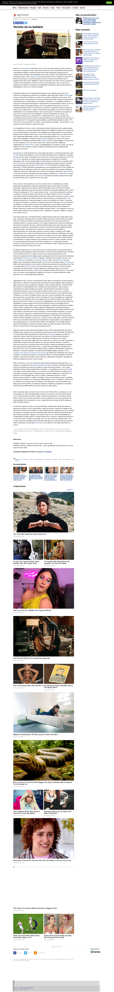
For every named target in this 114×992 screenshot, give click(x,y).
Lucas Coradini (67, 459)
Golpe (60, 459)
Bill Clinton (48, 262)
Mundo (58, 8)
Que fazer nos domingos (89, 90)
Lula (32, 128)
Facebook (49, 452)
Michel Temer (17, 163)
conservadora (39, 423)
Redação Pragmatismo (23, 14)
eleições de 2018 (36, 76)
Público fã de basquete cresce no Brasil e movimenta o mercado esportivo (91, 108)
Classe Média (18, 459)
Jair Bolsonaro (39, 184)
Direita (31, 459)
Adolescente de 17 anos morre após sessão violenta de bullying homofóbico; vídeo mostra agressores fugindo (92, 21)
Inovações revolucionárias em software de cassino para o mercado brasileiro (91, 59)
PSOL (31, 145)
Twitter (40, 452)
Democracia (25, 459)
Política (14, 8)
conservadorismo (25, 68)
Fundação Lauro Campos (20, 353)
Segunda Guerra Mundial (30, 258)
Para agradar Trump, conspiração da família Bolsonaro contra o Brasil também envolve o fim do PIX (36, 477)
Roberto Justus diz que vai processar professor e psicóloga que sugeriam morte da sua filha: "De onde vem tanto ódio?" (67, 477)
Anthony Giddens (31, 266)
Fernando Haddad (46, 140)
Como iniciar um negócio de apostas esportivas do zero (90, 42)
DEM (41, 165)
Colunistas (75, 8)
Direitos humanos (23, 8)
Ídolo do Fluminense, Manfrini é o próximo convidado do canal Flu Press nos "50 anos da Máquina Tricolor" (91, 100)
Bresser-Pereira (49, 334)
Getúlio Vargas (68, 95)
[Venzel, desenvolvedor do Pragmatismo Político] (96, 951)
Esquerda (55, 459)
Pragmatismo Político (30, 64)
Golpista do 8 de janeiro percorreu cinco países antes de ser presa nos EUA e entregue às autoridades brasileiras (50, 477)
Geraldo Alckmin (63, 173)
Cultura (52, 8)
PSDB (37, 165)
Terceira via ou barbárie (28, 26)
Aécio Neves (70, 171)
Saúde (39, 8)
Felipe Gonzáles (40, 260)
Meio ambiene (66, 8)
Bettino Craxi (59, 260)
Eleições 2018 (48, 459)
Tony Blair (68, 262)
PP (45, 165)
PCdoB (26, 145)
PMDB (17, 155)
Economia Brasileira (39, 459)
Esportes (82, 8)
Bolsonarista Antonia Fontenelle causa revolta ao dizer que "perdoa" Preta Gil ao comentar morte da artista (19, 477)
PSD (48, 165)
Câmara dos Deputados (37, 365)
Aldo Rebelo (48, 365)
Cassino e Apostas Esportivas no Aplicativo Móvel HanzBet (91, 83)
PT (60, 136)
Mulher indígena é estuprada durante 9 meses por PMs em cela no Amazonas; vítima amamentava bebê (91, 36)
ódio (73, 459)
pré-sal (60, 291)
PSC (69, 198)
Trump (64, 194)
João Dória (41, 175)
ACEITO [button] (109, 2)
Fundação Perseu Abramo (37, 353)
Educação (33, 8)
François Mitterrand (18, 260)
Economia (46, 8)
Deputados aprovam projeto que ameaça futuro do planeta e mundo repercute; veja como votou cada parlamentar (92, 68)
